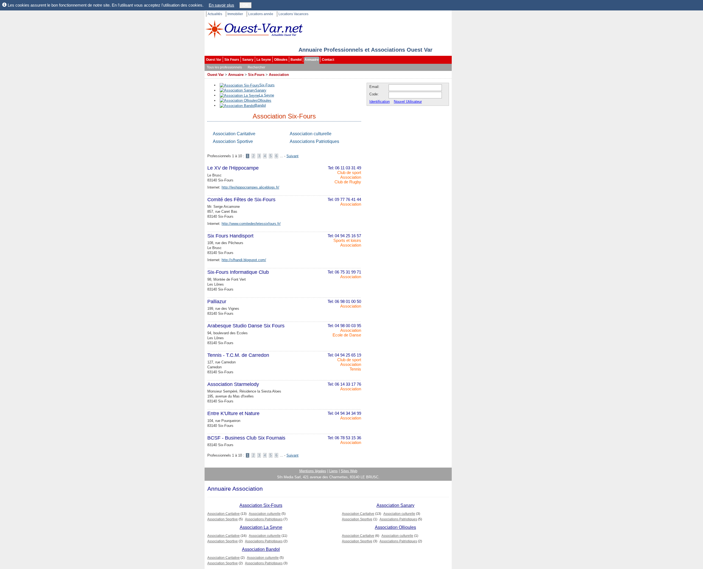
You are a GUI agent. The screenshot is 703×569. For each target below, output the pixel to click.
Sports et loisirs (347, 240)
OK (245, 5)
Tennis (355, 369)
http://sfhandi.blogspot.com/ (244, 260)
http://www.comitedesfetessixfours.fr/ (251, 224)
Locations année (260, 14)
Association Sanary (395, 505)
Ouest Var (213, 60)
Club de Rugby (347, 182)
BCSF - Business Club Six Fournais (246, 438)
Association (279, 75)
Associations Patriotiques (314, 141)
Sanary (247, 60)
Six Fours (231, 60)
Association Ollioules (395, 527)
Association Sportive (233, 141)
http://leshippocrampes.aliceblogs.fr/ (250, 187)
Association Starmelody (233, 384)
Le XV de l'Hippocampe (233, 168)
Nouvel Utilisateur (408, 102)
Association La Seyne (261, 527)
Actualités (215, 14)
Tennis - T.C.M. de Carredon (238, 355)
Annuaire (312, 60)
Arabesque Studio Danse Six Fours (245, 325)
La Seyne (263, 60)
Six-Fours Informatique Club (238, 272)
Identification (379, 102)
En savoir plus (221, 5)
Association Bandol (261, 549)
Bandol (296, 60)
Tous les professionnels (224, 67)
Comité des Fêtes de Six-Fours (241, 199)
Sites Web (349, 471)
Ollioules (281, 60)
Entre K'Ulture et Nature (233, 413)
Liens (333, 471)
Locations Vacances (293, 14)
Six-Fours (256, 75)
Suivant (292, 156)
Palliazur (216, 301)
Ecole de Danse (347, 335)
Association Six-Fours (260, 505)
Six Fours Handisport (230, 236)
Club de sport (349, 172)
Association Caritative (234, 133)
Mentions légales (312, 471)
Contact (328, 60)
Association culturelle (310, 133)
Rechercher (256, 67)
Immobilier (235, 14)
